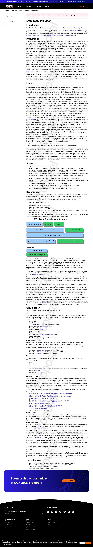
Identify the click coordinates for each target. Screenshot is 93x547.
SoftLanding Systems (46, 326)
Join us (19, 6)
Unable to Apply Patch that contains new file (41, 398)
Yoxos (48, 132)
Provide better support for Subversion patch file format (44, 401)
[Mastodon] (56, 511)
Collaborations (8, 524)
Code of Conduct (30, 526)
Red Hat (39, 372)
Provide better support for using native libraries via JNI (44, 406)
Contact (49, 524)
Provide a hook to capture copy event (39, 403)
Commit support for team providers (39, 410)
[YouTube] (68, 511)
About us (47, 6)
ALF (30, 365)
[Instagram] (64, 511)
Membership (8, 526)
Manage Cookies (30, 529)
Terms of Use (29, 522)
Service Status (51, 522)
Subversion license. (37, 274)
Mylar (30, 362)
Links (8, 17)
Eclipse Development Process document (73, 30)
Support (50, 526)
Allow (88, 542)
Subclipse (71, 194)
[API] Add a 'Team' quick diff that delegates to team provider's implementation (50, 393)
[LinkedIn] (73, 511)
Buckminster (29, 282)
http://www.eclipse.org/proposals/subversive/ (38, 428)
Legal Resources (30, 528)
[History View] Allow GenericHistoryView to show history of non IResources (50, 396)
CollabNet (32, 324)
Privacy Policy (30, 521)
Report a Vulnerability (53, 521)
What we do (28, 6)
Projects (7, 522)
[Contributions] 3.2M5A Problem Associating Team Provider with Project (49, 400)
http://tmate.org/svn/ (32, 119)
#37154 (44, 51)
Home (7, 10)
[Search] (70, 6)
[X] (47, 511)
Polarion (38, 426)
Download (82, 6)
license (44, 124)
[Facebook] (60, 511)
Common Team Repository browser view (40, 395)
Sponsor (7, 528)
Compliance (29, 524)
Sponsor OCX (69, 481)
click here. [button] (8, 544)
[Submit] (42, 514)
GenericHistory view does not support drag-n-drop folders (45, 405)
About (6, 521)
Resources (38, 6)
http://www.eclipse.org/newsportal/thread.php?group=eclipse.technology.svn (47, 35)
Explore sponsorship (80, 1)
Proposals (14, 10)
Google (38, 370)
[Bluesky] (52, 511)
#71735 (79, 69)
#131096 (28, 71)
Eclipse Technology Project (77, 28)
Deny (82, 542)
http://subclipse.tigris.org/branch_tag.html (40, 301)
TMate (41, 329)
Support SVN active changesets (38, 408)
